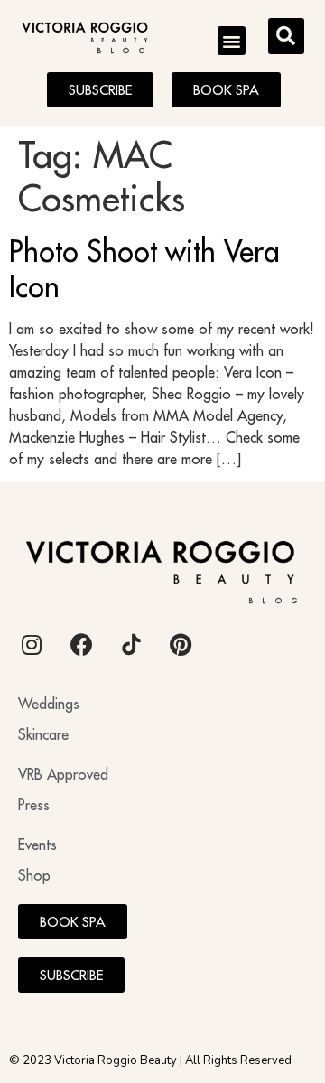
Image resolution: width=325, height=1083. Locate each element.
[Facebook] (81, 644)
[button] (232, 40)
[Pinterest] (180, 644)
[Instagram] (31, 644)
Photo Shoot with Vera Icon (144, 268)
